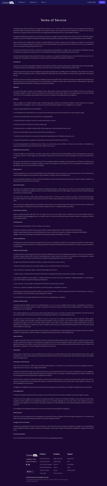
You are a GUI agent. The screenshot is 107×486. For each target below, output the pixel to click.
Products (21, 2)
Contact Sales (91, 2)
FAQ (68, 461)
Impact (55, 467)
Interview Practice (44, 470)
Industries (33, 2)
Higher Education (58, 458)
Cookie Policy (57, 50)
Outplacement (57, 461)
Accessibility (70, 464)
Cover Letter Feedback (46, 464)
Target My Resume (45, 461)
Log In (102, 2)
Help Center (70, 458)
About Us (56, 464)
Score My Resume (44, 458)
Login (68, 467)
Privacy (55, 470)
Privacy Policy (47, 50)
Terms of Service (58, 473)
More (44, 2)
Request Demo (71, 470)
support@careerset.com (56, 438)
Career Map (43, 473)
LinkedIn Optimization (45, 467)
